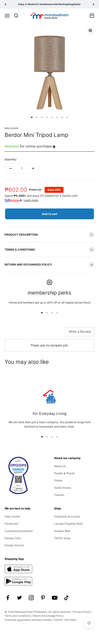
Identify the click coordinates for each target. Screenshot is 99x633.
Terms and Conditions (18, 615)
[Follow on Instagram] (31, 598)
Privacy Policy (81, 611)
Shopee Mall (62, 531)
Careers (59, 495)
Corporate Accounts (67, 516)
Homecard (11, 523)
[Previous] (5, 4)
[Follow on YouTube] (55, 598)
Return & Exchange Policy (48, 615)
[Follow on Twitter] (19, 598)
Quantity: (11, 159)
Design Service (14, 545)
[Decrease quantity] (10, 168)
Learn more (31, 200)
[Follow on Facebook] (8, 598)
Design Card (12, 538)
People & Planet (64, 473)
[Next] (93, 4)
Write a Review (80, 331)
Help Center (12, 516)
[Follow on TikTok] (66, 598)
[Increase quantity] (33, 168)
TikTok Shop (62, 538)
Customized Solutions (19, 531)
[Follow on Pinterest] (43, 598)
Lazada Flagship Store (68, 523)
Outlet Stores (62, 487)
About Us (60, 466)
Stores (58, 480)
